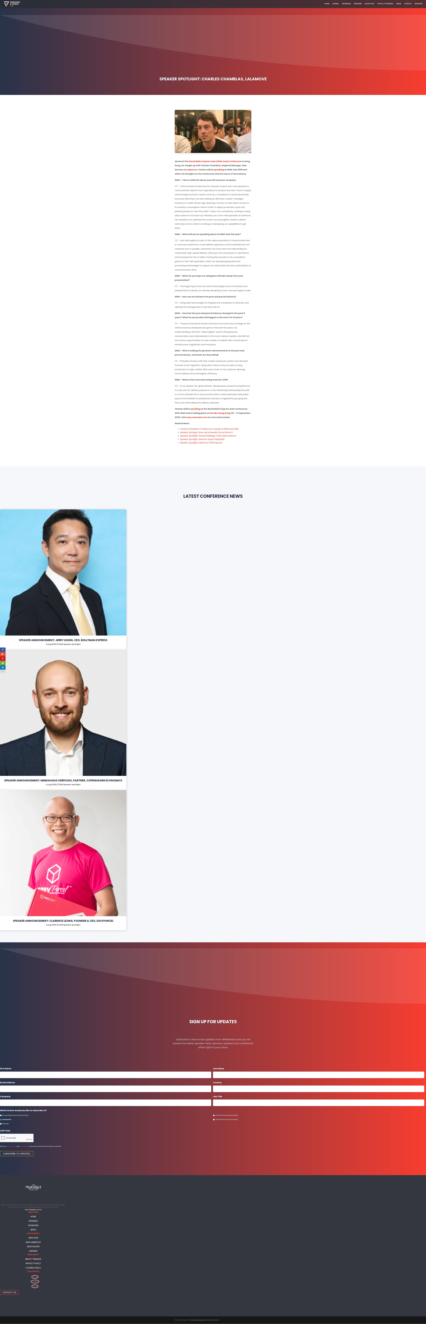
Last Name (219, 1068)
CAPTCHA (5, 1130)
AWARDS (33, 1251)
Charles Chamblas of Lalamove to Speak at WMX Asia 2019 (209, 429)
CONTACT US (9, 1292)
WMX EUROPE (33, 1246)
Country (218, 1082)
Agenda (335, 4)
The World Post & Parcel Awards (226, 1119)
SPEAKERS (33, 1221)
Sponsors (346, 4)
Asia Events (6, 1119)
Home (326, 4)
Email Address (8, 1082)
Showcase (369, 4)
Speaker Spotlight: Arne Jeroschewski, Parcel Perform (206, 432)
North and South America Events (226, 1115)
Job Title (218, 1096)
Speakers (358, 4)
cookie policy (24, 1146)
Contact (408, 4)
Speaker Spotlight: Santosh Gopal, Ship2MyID (202, 439)
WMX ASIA (33, 1237)
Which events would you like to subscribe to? (24, 1110)
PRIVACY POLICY (33, 1263)
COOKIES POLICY (33, 1267)
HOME (33, 1216)
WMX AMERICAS (33, 1242)
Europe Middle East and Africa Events (15, 1115)
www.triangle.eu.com (33, 1209)
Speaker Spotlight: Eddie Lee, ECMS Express (201, 442)
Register (418, 4)
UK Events (5, 1124)
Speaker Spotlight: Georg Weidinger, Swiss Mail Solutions (208, 435)
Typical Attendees (385, 4)
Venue (398, 4)
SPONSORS (33, 1225)
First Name (6, 1068)
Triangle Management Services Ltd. (204, 1320)
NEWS (33, 1229)
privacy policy (11, 1146)
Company (6, 1096)
